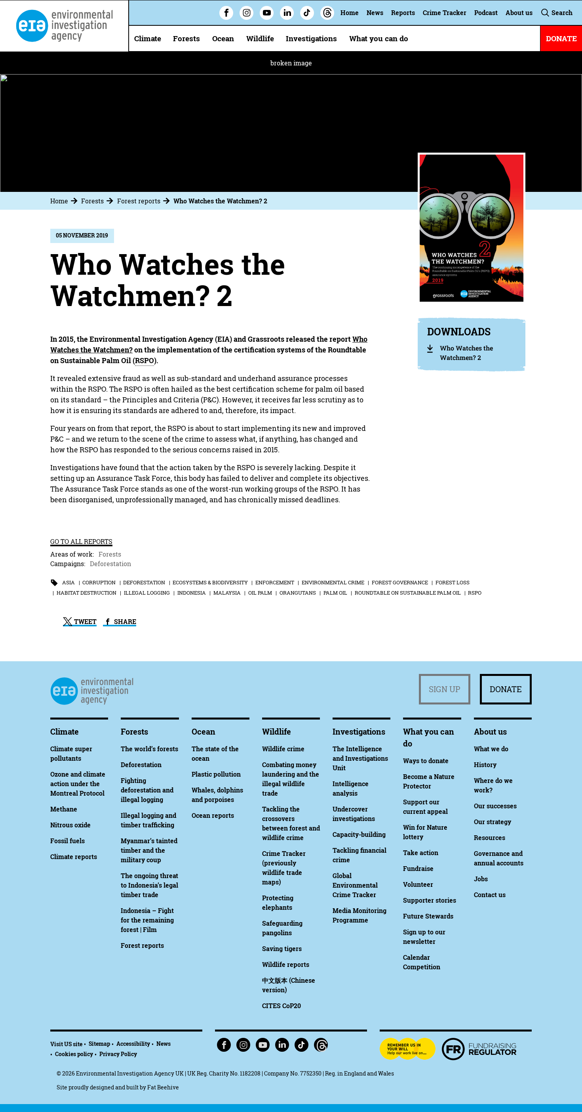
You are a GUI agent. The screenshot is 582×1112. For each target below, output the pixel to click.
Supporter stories (429, 900)
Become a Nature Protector (429, 781)
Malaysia (227, 592)
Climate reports (73, 856)
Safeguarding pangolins (282, 928)
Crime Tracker (444, 12)
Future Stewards (428, 916)
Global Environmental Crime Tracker (355, 885)
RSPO (474, 592)
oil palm (260, 592)
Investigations (311, 38)
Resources (489, 837)
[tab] (65, 201)
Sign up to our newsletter (424, 937)
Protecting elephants (277, 903)
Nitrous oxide (70, 825)
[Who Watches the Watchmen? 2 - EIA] (64, 26)
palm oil (335, 592)
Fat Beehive (163, 1087)
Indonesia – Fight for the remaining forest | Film (147, 920)
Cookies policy (74, 1054)
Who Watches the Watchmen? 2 (220, 201)
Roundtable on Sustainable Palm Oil (408, 592)
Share (124, 621)
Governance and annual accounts (498, 858)
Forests (186, 38)
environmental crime (333, 582)
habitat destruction (86, 592)
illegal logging (147, 592)
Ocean (223, 38)
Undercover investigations (354, 814)
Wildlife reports (285, 964)
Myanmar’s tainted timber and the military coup (149, 850)
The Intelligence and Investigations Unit (360, 758)
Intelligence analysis (351, 788)
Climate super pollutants (71, 754)
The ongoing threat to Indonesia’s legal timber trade (149, 885)
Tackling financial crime (359, 855)
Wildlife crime (283, 749)
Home (349, 12)
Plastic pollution (216, 774)
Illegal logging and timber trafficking (148, 820)
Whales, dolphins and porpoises (217, 795)
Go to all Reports (81, 541)
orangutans (298, 592)
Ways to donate (426, 760)
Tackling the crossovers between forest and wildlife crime (291, 823)
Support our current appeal (425, 807)
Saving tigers (282, 948)
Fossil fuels (67, 840)
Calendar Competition (421, 962)
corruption (99, 582)
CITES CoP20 (281, 1005)
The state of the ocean (215, 754)
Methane (63, 809)
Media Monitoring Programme (359, 915)
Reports (403, 12)
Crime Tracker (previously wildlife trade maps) (284, 867)
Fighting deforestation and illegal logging (147, 790)
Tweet (84, 621)
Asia (68, 582)
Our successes (495, 806)
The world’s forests (149, 749)
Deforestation (110, 563)
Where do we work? (493, 785)
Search (561, 12)
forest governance (400, 582)
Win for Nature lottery (425, 832)
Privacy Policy (118, 1054)
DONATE (561, 38)
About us (519, 12)
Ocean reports (213, 815)
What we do (491, 749)
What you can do (378, 38)
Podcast (486, 12)
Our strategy (492, 821)
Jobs (481, 879)
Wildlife (260, 38)
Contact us (490, 894)
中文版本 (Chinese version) (288, 985)
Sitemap (99, 1043)
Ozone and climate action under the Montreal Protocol (77, 784)
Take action (420, 852)
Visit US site (66, 1044)
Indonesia (191, 592)
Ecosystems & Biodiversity (210, 582)
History (485, 764)
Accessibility (133, 1043)
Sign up (444, 689)
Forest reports (138, 201)
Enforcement (274, 582)
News (375, 12)
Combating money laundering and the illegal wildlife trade (290, 779)
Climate (147, 38)
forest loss (453, 582)
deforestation (144, 582)
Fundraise (418, 868)
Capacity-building (359, 834)
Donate (506, 689)
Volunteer (418, 884)
